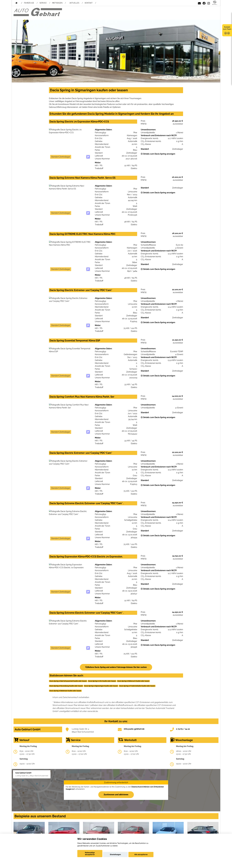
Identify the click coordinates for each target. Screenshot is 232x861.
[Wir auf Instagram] (208, 3)
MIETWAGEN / (59, 3)
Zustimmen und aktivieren (116, 794)
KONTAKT (89, 3)
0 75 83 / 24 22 (183, 729)
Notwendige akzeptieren (90, 853)
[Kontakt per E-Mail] (199, 3)
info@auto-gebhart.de (134, 729)
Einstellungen (115, 854)
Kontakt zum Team (227, 28)
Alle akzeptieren (141, 854)
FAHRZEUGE (29, 3)
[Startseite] (215, 3)
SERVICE (43, 3)
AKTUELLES (74, 3)
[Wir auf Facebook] (204, 3)
